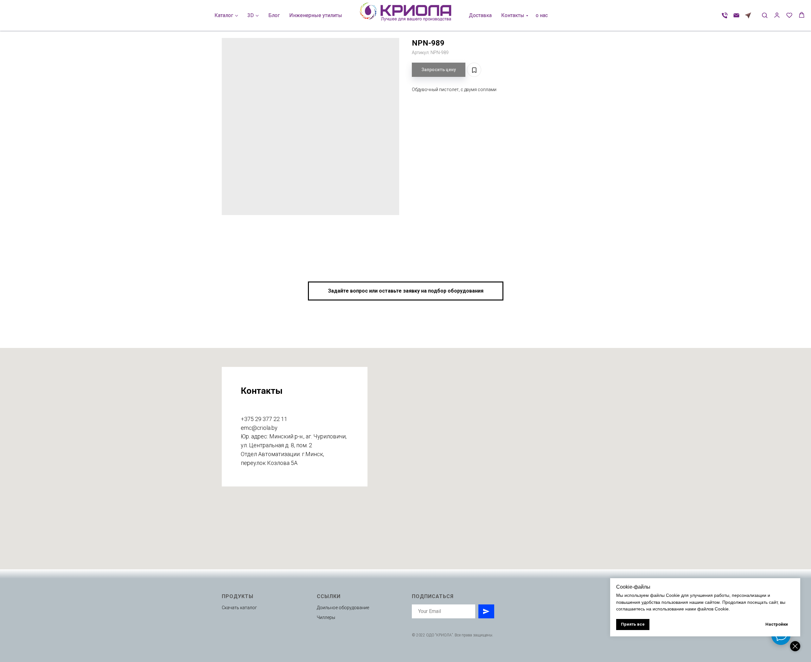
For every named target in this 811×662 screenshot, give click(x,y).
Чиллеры (326, 617)
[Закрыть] (795, 646)
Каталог (223, 15)
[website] (748, 15)
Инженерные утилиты (315, 15)
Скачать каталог (239, 607)
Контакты (512, 15)
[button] (765, 15)
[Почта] (736, 15)
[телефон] (725, 15)
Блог (274, 15)
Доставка (480, 15)
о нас (542, 15)
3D (250, 15)
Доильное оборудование (343, 607)
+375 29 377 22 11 (264, 419)
